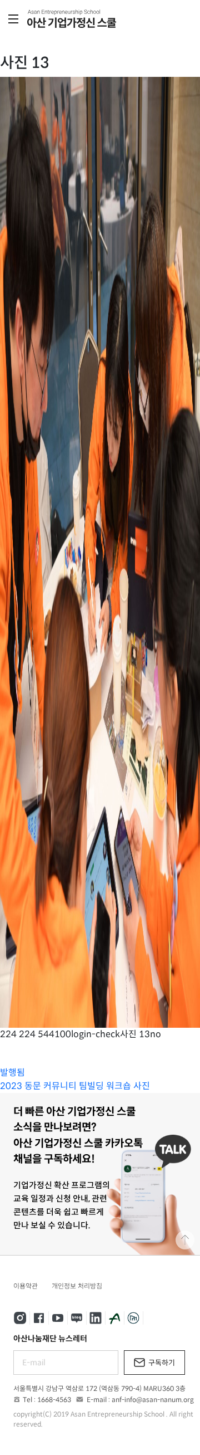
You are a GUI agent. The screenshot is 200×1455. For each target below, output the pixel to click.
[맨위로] (185, 1240)
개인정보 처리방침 (77, 1286)
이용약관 (25, 1286)
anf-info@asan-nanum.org (153, 1399)
